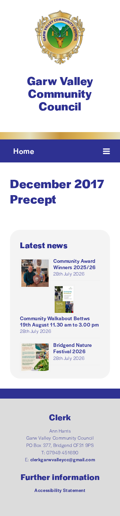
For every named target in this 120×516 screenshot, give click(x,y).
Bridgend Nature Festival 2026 (72, 348)
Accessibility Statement (59, 490)
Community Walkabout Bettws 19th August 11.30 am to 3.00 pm (59, 321)
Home (23, 150)
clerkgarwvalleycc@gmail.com (62, 459)
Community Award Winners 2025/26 (74, 264)
